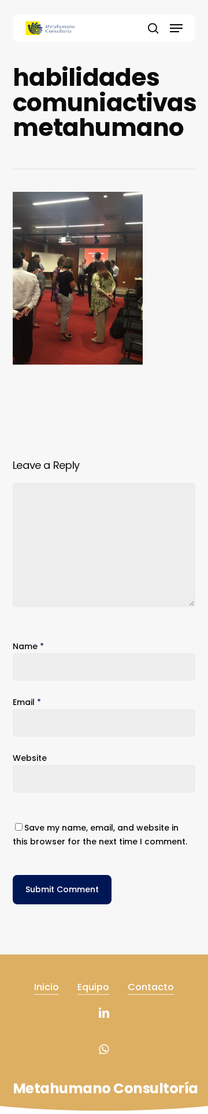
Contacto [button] (151, 987)
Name (28, 646)
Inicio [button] (46, 987)
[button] (176, 28)
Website (30, 758)
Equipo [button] (93, 987)
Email (27, 702)
